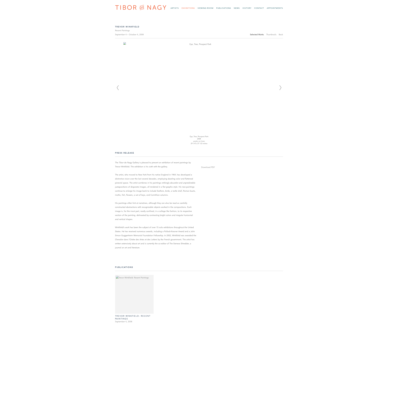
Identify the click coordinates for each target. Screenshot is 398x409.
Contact (259, 8)
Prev (118, 87)
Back (281, 34)
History (247, 8)
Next (280, 87)
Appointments (275, 8)
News (237, 8)
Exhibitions (188, 8)
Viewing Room (205, 8)
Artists (175, 8)
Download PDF (208, 167)
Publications (223, 8)
